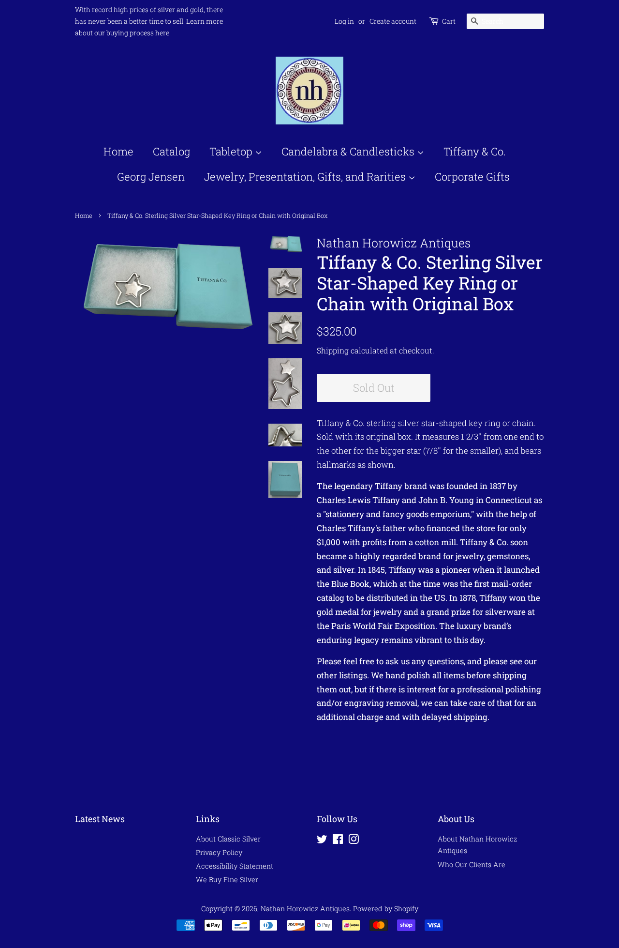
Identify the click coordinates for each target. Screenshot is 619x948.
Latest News (100, 819)
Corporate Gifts (472, 176)
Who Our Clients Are (471, 864)
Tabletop (232, 151)
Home (118, 151)
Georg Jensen (151, 176)
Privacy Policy (219, 852)
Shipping (333, 350)
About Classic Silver (228, 838)
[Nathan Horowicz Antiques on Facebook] (337, 840)
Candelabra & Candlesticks (349, 151)
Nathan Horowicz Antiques (305, 908)
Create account (392, 21)
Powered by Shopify (385, 908)
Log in (344, 21)
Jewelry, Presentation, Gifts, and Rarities (306, 176)
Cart (449, 21)
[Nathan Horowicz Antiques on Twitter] (322, 840)
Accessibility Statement (234, 866)
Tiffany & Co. (474, 151)
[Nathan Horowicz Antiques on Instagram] (353, 840)
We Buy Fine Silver (227, 879)
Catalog (171, 151)
